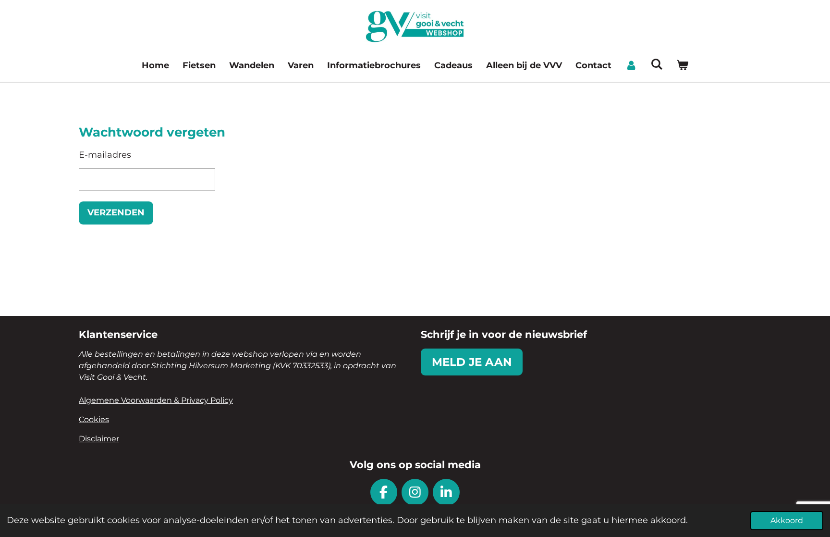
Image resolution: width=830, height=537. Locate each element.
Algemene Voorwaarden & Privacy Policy (156, 400)
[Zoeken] (656, 64)
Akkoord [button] (786, 520)
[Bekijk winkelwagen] (682, 66)
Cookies (94, 419)
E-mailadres (105, 155)
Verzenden (116, 212)
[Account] (631, 66)
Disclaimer (99, 438)
